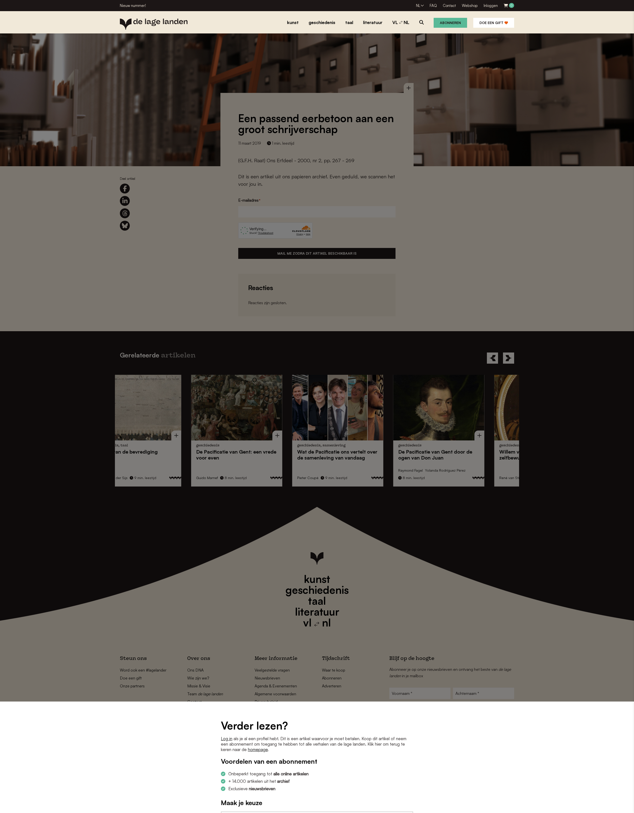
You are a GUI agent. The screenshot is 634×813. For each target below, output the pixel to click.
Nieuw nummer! (133, 5)
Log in (226, 738)
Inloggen (491, 5)
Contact (449, 5)
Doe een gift (491, 23)
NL (418, 5)
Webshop (470, 5)
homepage (258, 749)
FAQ (433, 5)
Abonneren (450, 23)
